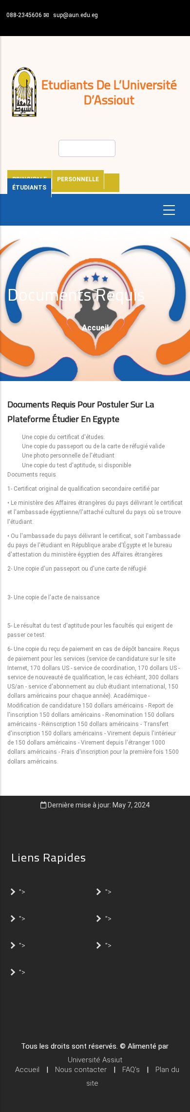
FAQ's (131, 1069)
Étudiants (29, 187)
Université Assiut (95, 1059)
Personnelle (78, 179)
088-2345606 (24, 15)
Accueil (95, 327)
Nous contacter (81, 1069)
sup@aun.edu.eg (75, 15)
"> (22, 891)
